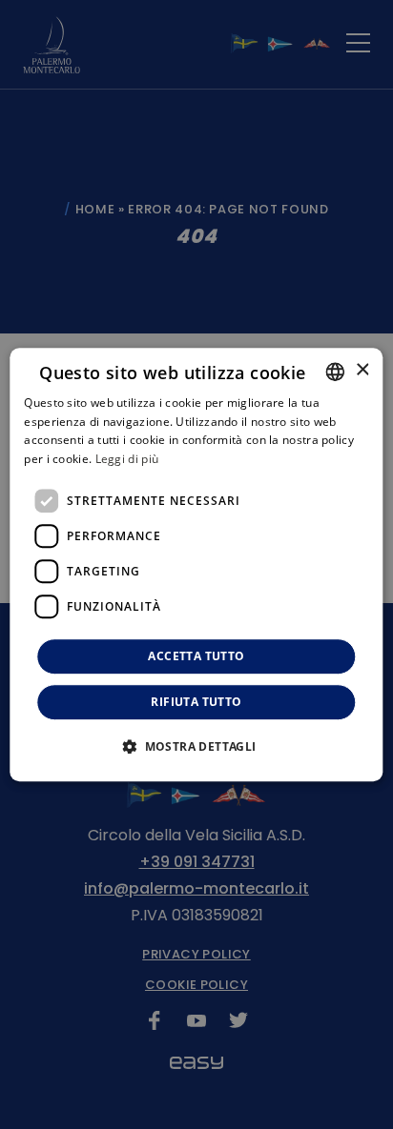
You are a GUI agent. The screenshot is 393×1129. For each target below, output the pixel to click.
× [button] (362, 370)
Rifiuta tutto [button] (196, 702)
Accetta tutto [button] (196, 656)
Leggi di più (127, 459)
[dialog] (196, 565)
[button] (196, 746)
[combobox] (335, 371)
